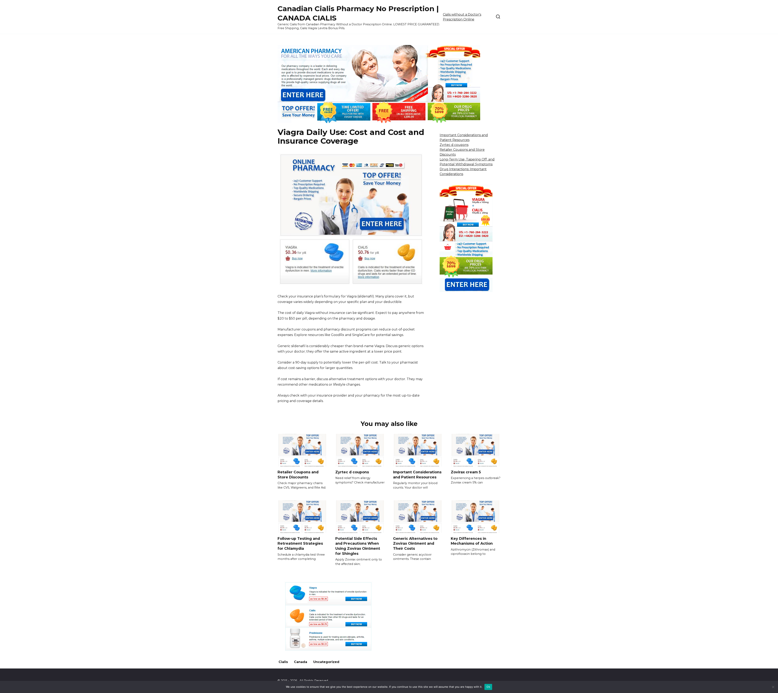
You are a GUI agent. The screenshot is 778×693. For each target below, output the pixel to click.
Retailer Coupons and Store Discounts (298, 474)
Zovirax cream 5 (466, 472)
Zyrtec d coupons (454, 145)
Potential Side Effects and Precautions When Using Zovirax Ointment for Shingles (357, 546)
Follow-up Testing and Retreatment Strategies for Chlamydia (300, 543)
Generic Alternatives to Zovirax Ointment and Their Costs (415, 543)
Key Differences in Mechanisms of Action (472, 541)
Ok (488, 686)
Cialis (283, 662)
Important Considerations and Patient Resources (417, 474)
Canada (300, 662)
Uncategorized (326, 662)
